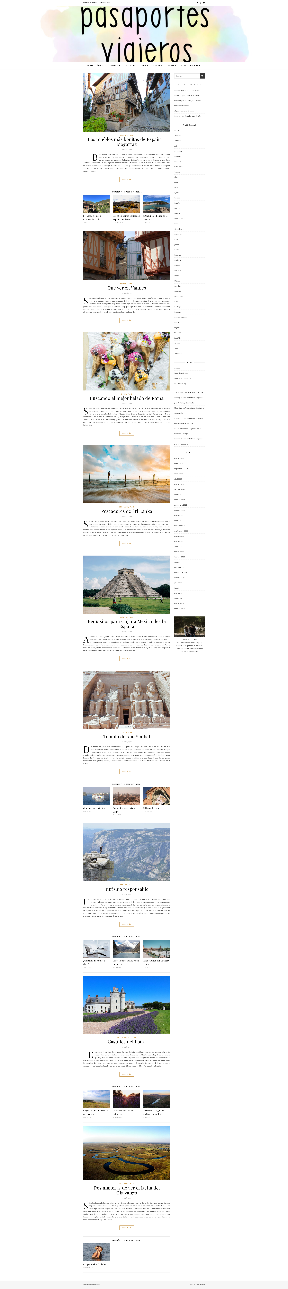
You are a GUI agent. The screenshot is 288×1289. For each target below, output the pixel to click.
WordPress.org (180, 383)
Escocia (177, 198)
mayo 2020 (178, 541)
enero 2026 (178, 463)
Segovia (177, 327)
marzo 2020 (179, 551)
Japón (176, 244)
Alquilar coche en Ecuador (184, 111)
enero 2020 (178, 562)
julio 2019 (178, 583)
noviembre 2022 (180, 526)
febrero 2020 (179, 557)
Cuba (176, 182)
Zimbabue (178, 353)
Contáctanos (104, 3)
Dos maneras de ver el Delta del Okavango (126, 1190)
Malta (176, 275)
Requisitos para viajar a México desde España (127, 623)
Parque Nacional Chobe (94, 1264)
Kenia (176, 250)
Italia (176, 239)
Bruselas (177, 161)
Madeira (177, 260)
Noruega (177, 291)
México (123, 617)
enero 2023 (178, 520)
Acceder (177, 368)
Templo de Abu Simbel (126, 736)
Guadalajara (178, 229)
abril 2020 (178, 546)
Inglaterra (178, 234)
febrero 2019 (179, 609)
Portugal (177, 307)
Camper (170, 65)
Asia (144, 65)
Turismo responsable (126, 889)
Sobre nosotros (90, 3)
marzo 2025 (179, 484)
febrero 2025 (179, 489)
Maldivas (177, 270)
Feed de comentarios (182, 378)
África (100, 65)
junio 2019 (178, 588)
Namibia (177, 286)
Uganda (177, 343)
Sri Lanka (123, 507)
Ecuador (177, 187)
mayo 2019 (178, 593)
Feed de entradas (181, 373)
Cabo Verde (178, 167)
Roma (123, 394)
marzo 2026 (179, 458)
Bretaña (124, 284)
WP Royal (96, 1285)
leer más (126, 179)
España (123, 135)
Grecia (176, 224)
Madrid (177, 265)
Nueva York (178, 296)
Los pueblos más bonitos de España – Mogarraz (127, 141)
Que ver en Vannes (126, 288)
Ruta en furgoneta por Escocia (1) (187, 90)
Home (90, 65)
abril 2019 (178, 598)
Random (194, 65)
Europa (156, 65)
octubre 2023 (179, 510)
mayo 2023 (178, 515)
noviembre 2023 (180, 505)
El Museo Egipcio (151, 808)
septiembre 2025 (181, 468)
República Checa (180, 317)
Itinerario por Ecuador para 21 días (187, 116)
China (176, 177)
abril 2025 (178, 479)
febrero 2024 (179, 500)
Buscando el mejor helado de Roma (127, 398)
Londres (177, 255)
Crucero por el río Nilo (94, 808)
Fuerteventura (180, 218)
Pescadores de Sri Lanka (126, 511)
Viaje (130, 135)
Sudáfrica (177, 338)
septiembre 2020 (181, 531)
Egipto (123, 732)
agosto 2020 (179, 536)
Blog (183, 65)
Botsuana (123, 1184)
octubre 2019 (179, 577)
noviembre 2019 (180, 572)
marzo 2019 (179, 603)
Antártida (130, 65)
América (177, 135)
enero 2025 (178, 494)
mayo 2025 (178, 474)
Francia (128, 1038)
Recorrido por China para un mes (187, 95)
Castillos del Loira (127, 1042)
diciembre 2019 (180, 567)
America (114, 65)
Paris (176, 301)
